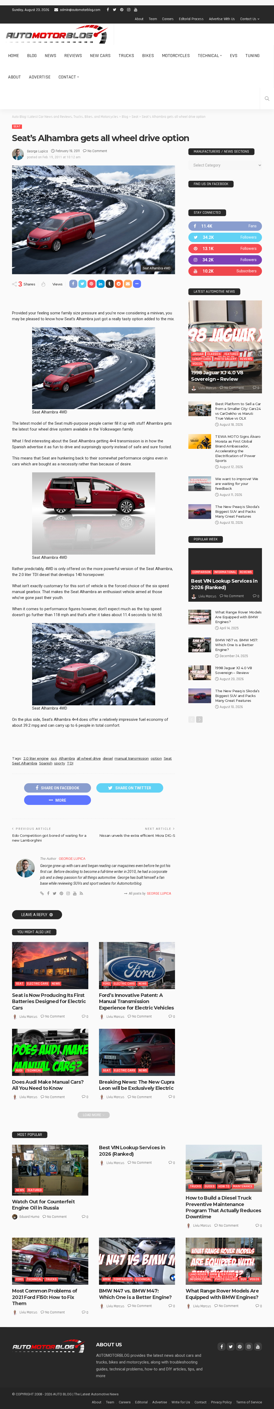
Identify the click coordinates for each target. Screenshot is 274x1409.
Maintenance (243, 1186)
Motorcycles (176, 55)
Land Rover (198, 1274)
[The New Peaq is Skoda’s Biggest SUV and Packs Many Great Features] (199, 511)
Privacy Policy (221, 1402)
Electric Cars (37, 984)
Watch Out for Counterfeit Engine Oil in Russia (43, 1205)
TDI (70, 763)
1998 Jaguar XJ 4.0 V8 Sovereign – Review (217, 376)
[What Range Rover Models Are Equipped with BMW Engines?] (199, 617)
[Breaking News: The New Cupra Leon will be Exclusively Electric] (137, 1052)
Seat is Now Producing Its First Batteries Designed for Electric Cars (49, 1001)
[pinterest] (225, 248)
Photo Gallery (225, 359)
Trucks (126, 55)
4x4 (54, 758)
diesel (108, 758)
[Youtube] (225, 271)
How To (223, 1186)
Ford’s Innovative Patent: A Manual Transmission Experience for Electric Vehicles (136, 1001)
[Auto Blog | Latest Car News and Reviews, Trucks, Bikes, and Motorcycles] (48, 1345)
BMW (106, 1279)
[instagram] (225, 260)
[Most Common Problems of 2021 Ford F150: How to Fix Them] (50, 1261)
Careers (168, 19)
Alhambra (67, 758)
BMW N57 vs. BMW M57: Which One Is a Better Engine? (236, 645)
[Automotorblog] (56, 34)
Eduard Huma (29, 1217)
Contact (67, 77)
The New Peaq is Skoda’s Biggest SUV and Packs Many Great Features (237, 511)
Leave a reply (34, 915)
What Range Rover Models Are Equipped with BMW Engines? (238, 617)
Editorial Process (191, 19)
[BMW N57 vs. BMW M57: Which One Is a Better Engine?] (199, 645)
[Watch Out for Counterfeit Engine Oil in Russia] (50, 1170)
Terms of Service (249, 1402)
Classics (214, 354)
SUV (243, 1279)
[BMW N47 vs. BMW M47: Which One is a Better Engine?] (137, 1261)
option (156, 758)
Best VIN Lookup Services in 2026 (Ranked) (224, 584)
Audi (19, 1070)
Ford (106, 984)
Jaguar (198, 354)
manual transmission (132, 758)
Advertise (40, 77)
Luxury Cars (201, 359)
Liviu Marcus (28, 1017)
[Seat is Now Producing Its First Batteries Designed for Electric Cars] (50, 965)
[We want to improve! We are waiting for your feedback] (199, 483)
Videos (197, 364)
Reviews (73, 55)
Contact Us (248, 19)
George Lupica (37, 151)
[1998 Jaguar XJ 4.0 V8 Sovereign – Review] (225, 346)
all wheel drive (89, 758)
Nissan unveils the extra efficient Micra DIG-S (137, 835)
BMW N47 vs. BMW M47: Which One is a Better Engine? (135, 1294)
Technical (208, 55)
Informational (225, 572)
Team (153, 19)
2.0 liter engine (36, 758)
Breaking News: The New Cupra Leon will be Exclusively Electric (136, 1085)
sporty (59, 763)
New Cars (100, 55)
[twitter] (225, 237)
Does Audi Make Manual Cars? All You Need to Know (48, 1085)
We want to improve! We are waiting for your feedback (236, 484)
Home (13, 55)
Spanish (45, 763)
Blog (32, 55)
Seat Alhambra (24, 763)
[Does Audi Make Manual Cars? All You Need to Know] (50, 1052)
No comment (97, 151)
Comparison (201, 572)
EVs (233, 55)
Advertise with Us (222, 19)
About (139, 19)
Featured (231, 354)
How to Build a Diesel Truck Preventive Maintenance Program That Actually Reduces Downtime (223, 1207)
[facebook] (225, 226)
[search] (267, 98)
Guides (210, 1186)
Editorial (141, 1402)
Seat (17, 127)
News (50, 55)
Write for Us (181, 1402)
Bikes (148, 55)
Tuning (252, 55)
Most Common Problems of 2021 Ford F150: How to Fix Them (44, 1297)
